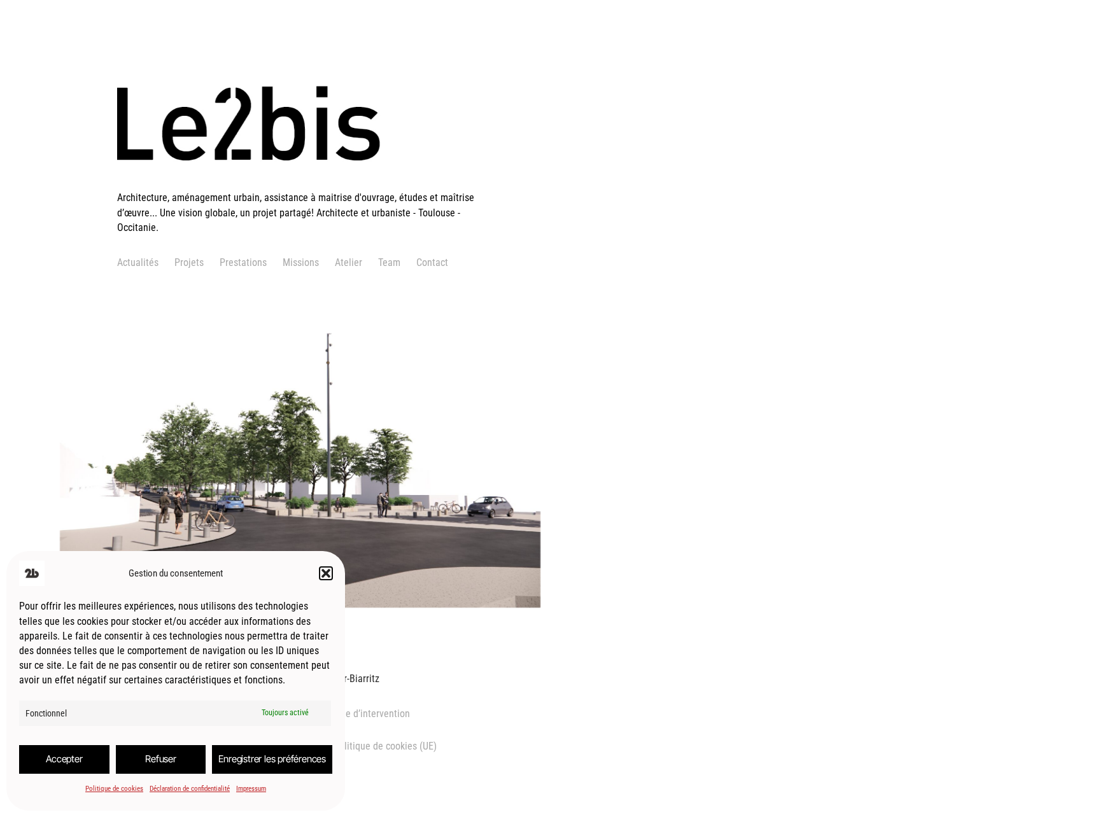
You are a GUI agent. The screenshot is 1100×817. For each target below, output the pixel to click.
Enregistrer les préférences (272, 759)
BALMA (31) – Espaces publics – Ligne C (226, 444)
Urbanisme (134, 527)
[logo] (305, 183)
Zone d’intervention (370, 714)
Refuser (160, 759)
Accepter (64, 759)
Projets (189, 262)
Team (389, 262)
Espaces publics (193, 527)
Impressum (251, 789)
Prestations (243, 262)
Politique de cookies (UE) (385, 746)
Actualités (138, 262)
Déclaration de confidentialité (190, 789)
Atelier (348, 262)
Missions (301, 262)
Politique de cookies (114, 789)
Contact (432, 262)
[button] (326, 573)
